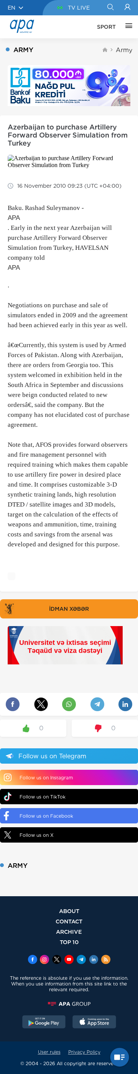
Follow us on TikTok (43, 797)
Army (124, 50)
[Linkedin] (93, 960)
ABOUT (69, 911)
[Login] (127, 7)
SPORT (106, 27)
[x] (56, 960)
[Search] (110, 7)
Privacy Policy (84, 1052)
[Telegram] (81, 960)
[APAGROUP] (69, 1004)
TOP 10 (69, 942)
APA (14, 217)
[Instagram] (44, 960)
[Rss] (105, 960)
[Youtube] (69, 960)
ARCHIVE (69, 931)
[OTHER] (127, 27)
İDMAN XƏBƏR (69, 609)
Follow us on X (37, 835)
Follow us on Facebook (46, 816)
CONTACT (69, 921)
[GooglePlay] (44, 1022)
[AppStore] (94, 1022)
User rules (49, 1052)
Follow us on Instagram (46, 777)
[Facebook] (32, 960)
